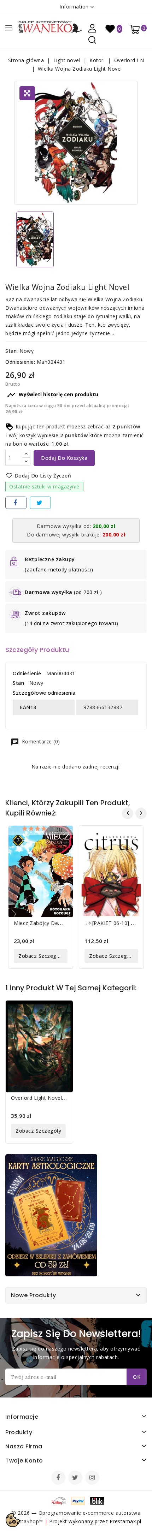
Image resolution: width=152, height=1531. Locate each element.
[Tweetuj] (40, 503)
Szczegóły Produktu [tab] (37, 649)
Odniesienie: (20, 361)
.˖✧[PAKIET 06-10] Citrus (114, 923)
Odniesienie (27, 673)
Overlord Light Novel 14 (40, 1097)
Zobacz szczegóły (41, 956)
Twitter (76, 1478)
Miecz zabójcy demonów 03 (49, 923)
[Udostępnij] (16, 503)
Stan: (11, 351)
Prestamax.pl (125, 1521)
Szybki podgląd (62, 835)
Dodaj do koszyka (64, 458)
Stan (18, 683)
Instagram (93, 1478)
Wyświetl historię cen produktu (52, 395)
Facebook (59, 1478)
